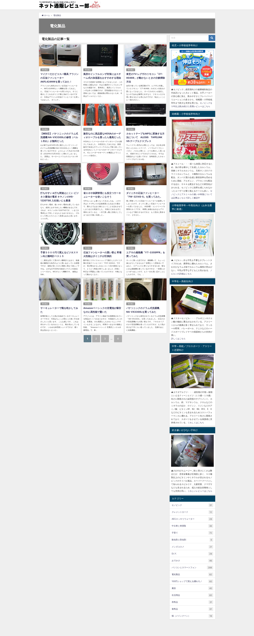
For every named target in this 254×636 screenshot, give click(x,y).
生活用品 (192, 595)
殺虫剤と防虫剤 (192, 539)
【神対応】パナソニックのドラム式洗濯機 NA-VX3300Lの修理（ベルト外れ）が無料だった (59, 137)
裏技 (192, 588)
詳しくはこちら (178, 338)
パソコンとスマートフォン (192, 567)
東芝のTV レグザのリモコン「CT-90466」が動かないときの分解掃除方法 (145, 78)
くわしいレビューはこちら (200, 491)
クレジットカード (192, 512)
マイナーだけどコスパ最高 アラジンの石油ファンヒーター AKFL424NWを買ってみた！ (59, 78)
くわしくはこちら (196, 422)
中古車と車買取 (192, 526)
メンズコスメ (192, 546)
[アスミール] (192, 139)
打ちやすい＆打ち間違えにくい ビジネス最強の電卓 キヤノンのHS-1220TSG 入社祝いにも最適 (59, 197)
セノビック (192, 505)
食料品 (192, 609)
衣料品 (192, 602)
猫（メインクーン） (192, 616)
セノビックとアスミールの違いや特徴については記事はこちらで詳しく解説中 (191, 194)
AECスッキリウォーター (192, 519)
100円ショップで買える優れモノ (192, 581)
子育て (192, 532)
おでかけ (192, 560)
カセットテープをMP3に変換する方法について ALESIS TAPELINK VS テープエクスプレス (145, 137)
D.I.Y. (192, 553)
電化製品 (45, 70)
